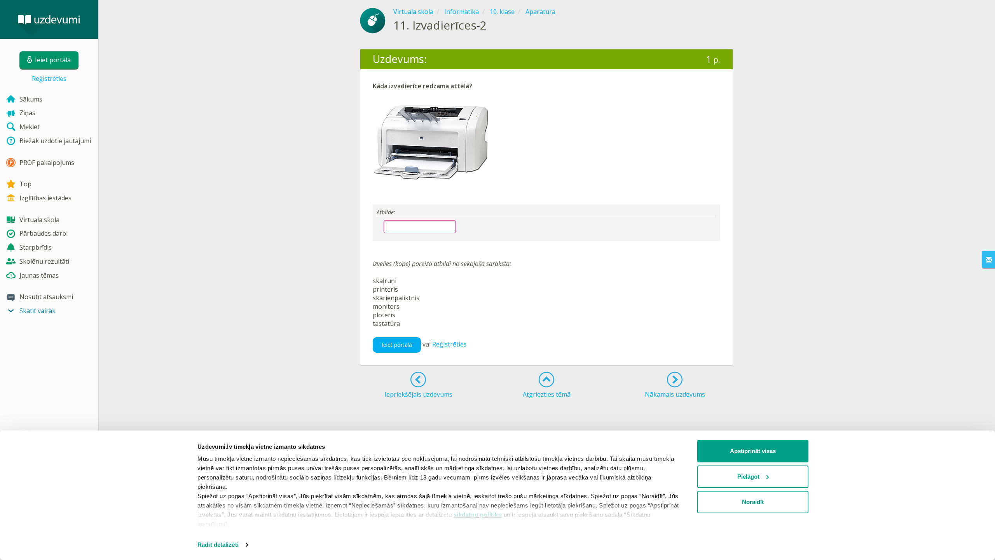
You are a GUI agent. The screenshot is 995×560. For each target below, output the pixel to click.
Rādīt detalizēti (218, 544)
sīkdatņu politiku (478, 514)
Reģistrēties (49, 78)
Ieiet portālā (397, 344)
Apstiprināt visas (753, 451)
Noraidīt (753, 502)
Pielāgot (748, 476)
